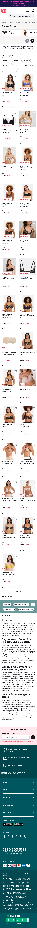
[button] (33, 10)
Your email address (8, 733)
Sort (4, 56)
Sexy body (6, 604)
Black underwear (9, 609)
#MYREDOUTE (7, 813)
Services (5, 790)
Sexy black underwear (25, 609)
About (5, 782)
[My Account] (27, 10)
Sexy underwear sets (21, 604)
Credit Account (8, 805)
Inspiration (6, 797)
